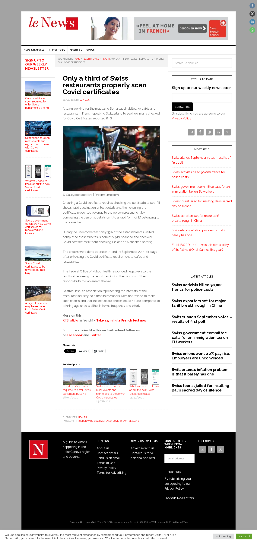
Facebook (75, 335)
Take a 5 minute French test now (121, 320)
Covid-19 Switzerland (126, 421)
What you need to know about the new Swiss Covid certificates (144, 390)
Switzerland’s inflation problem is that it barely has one (200, 371)
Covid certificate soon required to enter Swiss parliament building (77, 390)
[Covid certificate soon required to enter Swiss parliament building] (77, 376)
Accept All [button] (244, 536)
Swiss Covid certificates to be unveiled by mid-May (35, 268)
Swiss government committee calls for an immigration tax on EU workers (200, 337)
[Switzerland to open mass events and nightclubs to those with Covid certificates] (111, 376)
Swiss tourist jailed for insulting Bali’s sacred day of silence (200, 387)
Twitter (95, 335)
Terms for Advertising (111, 473)
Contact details (107, 453)
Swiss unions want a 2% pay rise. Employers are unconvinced (201, 355)
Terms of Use (106, 463)
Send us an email (108, 458)
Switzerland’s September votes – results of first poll (202, 319)
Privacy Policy (181, 118)
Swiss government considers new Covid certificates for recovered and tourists (38, 227)
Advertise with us (142, 448)
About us (103, 448)
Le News (53, 25)
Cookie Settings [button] (223, 536)
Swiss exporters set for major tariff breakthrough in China (199, 303)
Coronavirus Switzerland (95, 421)
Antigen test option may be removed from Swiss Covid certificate (36, 308)
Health (82, 417)
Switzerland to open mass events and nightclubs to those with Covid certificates (37, 144)
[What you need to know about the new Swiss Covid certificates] (144, 376)
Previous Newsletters (179, 498)
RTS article (70, 320)
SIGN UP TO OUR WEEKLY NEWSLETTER (37, 64)
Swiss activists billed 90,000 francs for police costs (197, 287)
